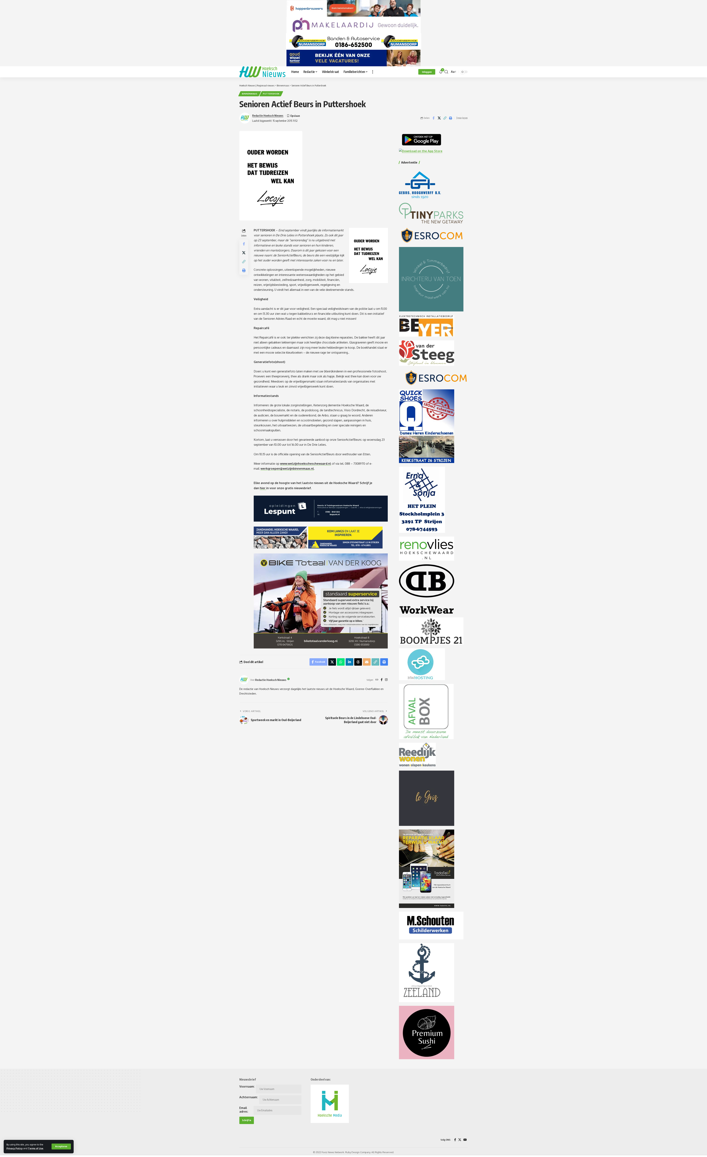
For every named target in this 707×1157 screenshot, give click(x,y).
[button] (61, 1146)
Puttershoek (271, 93)
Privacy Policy (14, 1148)
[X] (459, 1139)
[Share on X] (439, 118)
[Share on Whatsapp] (341, 662)
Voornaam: (247, 1086)
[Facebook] (381, 680)
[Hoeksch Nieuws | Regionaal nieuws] (262, 71)
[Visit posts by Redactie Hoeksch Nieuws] (244, 679)
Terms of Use (35, 1148)
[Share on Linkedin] (349, 662)
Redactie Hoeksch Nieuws (267, 115)
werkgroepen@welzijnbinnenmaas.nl (287, 468)
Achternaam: (248, 1097)
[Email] (367, 662)
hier (263, 488)
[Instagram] (386, 680)
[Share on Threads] (358, 662)
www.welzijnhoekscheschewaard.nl (305, 463)
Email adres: (243, 1109)
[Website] (377, 680)
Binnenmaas (249, 93)
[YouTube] (465, 1139)
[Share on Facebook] (433, 118)
